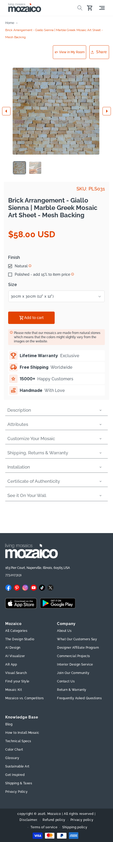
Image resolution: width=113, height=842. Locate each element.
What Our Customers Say (77, 639)
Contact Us (66, 681)
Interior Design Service (75, 664)
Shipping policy (75, 827)
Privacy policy (82, 820)
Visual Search (16, 673)
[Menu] (102, 8)
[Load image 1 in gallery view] (19, 167)
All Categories (16, 631)
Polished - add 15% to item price (42, 274)
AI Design (12, 647)
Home (9, 23)
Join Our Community (73, 673)
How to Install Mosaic (22, 733)
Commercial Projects (73, 656)
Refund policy (54, 820)
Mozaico (54, 814)
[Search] (80, 8)
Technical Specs (18, 741)
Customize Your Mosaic (31, 438)
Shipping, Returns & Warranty (37, 452)
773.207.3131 (13, 575)
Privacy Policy (16, 792)
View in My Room (72, 52)
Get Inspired (15, 775)
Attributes (17, 424)
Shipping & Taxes (18, 783)
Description (19, 410)
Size (12, 284)
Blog (8, 724)
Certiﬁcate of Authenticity (33, 481)
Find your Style (17, 681)
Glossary (12, 758)
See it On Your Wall (26, 495)
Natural (21, 266)
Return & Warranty (71, 690)
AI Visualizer (15, 656)
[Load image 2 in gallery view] (35, 167)
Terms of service (43, 827)
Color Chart (14, 749)
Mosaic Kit (13, 690)
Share (101, 52)
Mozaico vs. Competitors (24, 698)
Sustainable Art (17, 766)
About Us (64, 631)
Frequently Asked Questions (79, 698)
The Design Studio (19, 639)
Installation (18, 467)
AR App (11, 664)
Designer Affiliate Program (78, 647)
